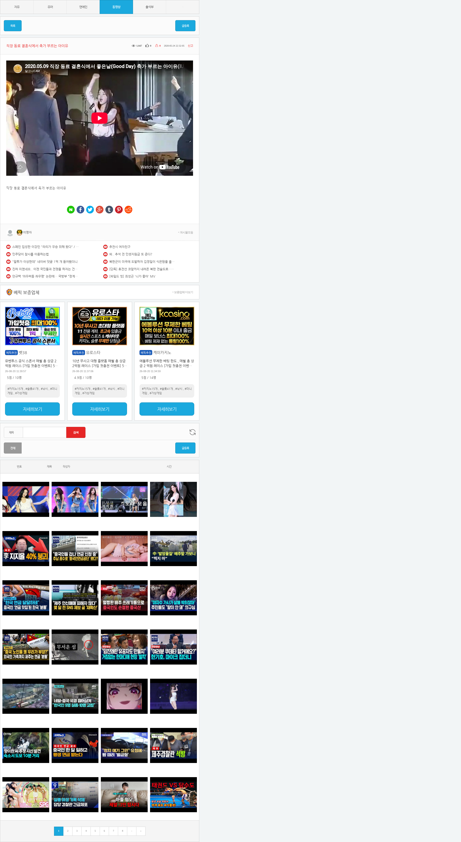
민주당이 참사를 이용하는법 (30, 254)
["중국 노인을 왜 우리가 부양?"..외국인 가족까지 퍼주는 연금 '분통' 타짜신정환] (25, 647)
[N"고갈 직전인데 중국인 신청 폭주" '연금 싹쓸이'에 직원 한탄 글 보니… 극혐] (75, 548)
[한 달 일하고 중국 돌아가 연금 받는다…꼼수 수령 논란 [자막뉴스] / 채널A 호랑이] (75, 745)
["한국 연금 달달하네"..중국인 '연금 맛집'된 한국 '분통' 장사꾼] (25, 597)
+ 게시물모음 (185, 232)
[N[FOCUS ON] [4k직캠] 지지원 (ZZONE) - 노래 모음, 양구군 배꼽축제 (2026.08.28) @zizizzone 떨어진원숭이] (124, 499)
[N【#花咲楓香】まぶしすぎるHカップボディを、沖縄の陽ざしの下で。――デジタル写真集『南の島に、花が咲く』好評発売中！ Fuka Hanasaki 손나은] (124, 548)
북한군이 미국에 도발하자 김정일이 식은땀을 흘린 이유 (142, 261)
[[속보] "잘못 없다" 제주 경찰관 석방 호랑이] (173, 745)
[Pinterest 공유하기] (119, 210)
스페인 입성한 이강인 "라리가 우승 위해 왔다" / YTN (45, 246)
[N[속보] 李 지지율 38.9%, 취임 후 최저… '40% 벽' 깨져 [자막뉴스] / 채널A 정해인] (25, 548)
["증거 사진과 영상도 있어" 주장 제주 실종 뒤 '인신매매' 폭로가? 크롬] (75, 597)
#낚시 (44, 388)
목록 (12, 25)
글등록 (185, 25)
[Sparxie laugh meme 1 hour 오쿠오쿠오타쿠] (124, 696)
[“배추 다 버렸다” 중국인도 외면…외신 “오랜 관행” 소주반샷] (124, 597)
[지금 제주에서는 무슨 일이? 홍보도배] (75, 647)
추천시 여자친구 (119, 246)
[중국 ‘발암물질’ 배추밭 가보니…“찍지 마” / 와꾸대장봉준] (173, 548)
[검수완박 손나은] (173, 597)
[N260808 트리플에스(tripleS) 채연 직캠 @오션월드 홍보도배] (173, 499)
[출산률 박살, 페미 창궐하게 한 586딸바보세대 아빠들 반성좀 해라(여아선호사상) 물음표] (124, 794)
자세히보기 (32, 409)
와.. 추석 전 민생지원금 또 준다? (130, 254)
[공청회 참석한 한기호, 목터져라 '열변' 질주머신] (173, 647)
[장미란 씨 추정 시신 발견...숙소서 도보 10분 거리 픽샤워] (25, 745)
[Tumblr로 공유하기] (109, 210)
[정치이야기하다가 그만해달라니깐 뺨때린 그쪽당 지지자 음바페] (124, 745)
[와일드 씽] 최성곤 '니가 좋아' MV (132, 276)
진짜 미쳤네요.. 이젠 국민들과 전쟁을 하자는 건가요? (45, 269)
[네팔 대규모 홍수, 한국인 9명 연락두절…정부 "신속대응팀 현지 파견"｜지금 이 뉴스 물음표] (75, 696)
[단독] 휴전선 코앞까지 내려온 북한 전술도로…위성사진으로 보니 (142, 269)
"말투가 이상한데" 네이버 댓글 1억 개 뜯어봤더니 (45, 261)
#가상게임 (21, 393)
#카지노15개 (15, 388)
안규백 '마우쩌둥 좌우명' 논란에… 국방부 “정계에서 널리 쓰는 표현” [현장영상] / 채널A (45, 276)
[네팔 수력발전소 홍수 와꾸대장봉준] (25, 696)
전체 (12, 448)
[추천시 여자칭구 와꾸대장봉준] (173, 696)
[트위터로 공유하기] (90, 210)
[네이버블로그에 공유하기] (71, 210)
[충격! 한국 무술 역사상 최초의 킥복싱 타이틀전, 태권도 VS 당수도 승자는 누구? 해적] (173, 794)
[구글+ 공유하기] (99, 210)
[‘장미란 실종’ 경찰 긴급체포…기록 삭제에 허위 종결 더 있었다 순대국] (75, 794)
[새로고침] (192, 432)
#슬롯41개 (31, 388)
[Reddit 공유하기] (128, 210)
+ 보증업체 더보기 (182, 292)
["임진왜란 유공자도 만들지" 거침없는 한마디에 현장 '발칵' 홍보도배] (124, 647)
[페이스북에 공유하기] (80, 210)
